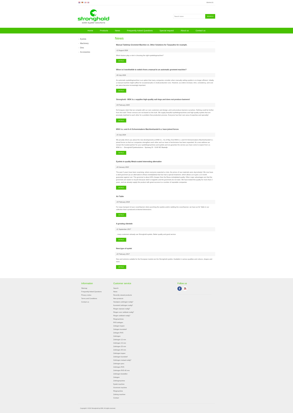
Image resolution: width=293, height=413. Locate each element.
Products (104, 30)
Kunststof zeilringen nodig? (123, 305)
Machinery (84, 43)
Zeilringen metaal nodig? (122, 360)
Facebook (179, 288)
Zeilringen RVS (118, 367)
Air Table (120, 196)
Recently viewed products (122, 295)
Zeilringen (117, 336)
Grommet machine (120, 387)
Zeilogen (116, 377)
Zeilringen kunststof (120, 357)
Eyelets (83, 39)
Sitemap (84, 288)
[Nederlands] (79, 2)
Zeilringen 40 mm (119, 350)
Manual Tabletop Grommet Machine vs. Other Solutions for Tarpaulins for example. (151, 45)
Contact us (200, 30)
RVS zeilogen (118, 322)
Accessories (85, 52)
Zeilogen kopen (119, 326)
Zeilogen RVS (118, 333)
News (117, 30)
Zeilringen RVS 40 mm (121, 370)
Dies (82, 48)
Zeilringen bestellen (120, 374)
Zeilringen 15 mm (119, 343)
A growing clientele (124, 224)
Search (115, 288)
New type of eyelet (124, 248)
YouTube (185, 288)
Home (90, 30)
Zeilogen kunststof (120, 329)
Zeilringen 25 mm (119, 346)
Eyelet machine (118, 384)
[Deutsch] (82, 2)
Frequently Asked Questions (140, 30)
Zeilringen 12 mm (119, 339)
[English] (88, 2)
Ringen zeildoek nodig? (121, 315)
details (121, 61)
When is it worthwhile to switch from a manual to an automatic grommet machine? (151, 70)
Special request (167, 30)
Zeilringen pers (118, 363)
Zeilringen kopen (119, 353)
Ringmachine (118, 391)
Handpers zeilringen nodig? (123, 302)
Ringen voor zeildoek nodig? (123, 312)
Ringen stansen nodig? (121, 309)
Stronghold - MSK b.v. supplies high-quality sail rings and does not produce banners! (153, 99)
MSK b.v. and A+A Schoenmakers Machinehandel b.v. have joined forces (147, 129)
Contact (116, 398)
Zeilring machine (119, 394)
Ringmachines (118, 319)
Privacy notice (86, 295)
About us (185, 30)
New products (118, 298)
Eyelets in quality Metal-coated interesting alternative (139, 162)
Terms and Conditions (89, 298)
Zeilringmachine (119, 381)
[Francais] (85, 2)
